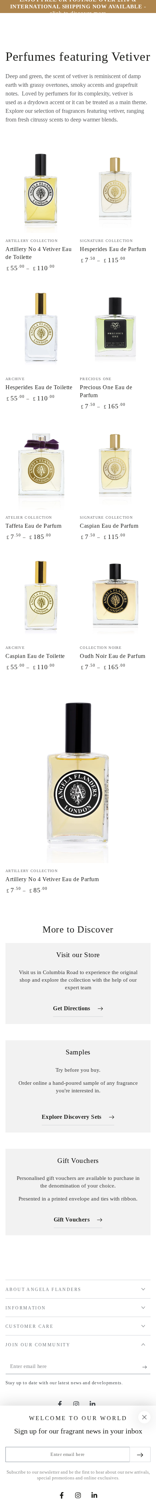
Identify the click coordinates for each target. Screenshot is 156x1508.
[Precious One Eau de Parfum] (115, 327)
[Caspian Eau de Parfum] (115, 465)
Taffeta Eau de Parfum (33, 525)
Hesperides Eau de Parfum (113, 249)
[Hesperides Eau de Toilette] (40, 327)
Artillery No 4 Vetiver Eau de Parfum (52, 879)
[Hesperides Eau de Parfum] (115, 189)
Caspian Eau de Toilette (35, 656)
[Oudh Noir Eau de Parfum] (115, 596)
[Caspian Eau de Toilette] (40, 596)
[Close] (144, 1417)
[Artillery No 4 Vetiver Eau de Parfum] (78, 772)
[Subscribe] (146, 1367)
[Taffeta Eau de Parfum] (40, 465)
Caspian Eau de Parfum (109, 525)
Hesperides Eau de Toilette (39, 387)
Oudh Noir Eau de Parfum (112, 656)
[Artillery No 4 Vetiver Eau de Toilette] (40, 189)
